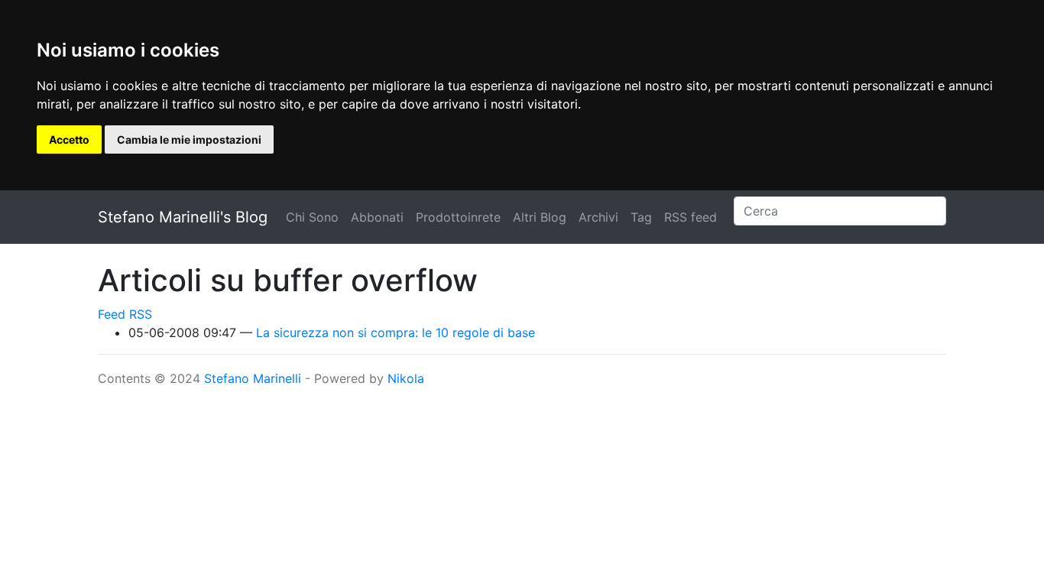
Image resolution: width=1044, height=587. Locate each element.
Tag (641, 217)
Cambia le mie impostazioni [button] (189, 139)
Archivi (598, 217)
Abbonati (377, 217)
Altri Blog (539, 217)
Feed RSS (125, 314)
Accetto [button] (69, 139)
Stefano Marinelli (252, 378)
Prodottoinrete (458, 217)
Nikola (405, 378)
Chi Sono (312, 217)
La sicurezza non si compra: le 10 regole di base (395, 332)
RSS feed (690, 217)
